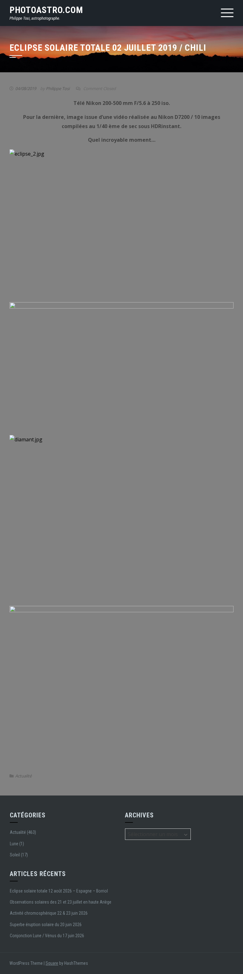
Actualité (23, 776)
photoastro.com (46, 10)
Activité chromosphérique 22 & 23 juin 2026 (49, 913)
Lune (14, 843)
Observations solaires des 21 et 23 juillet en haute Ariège (60, 902)
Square (52, 963)
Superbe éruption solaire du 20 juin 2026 (46, 924)
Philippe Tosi (58, 88)
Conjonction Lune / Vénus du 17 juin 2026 (47, 935)
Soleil (15, 854)
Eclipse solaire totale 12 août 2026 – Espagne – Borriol (59, 890)
